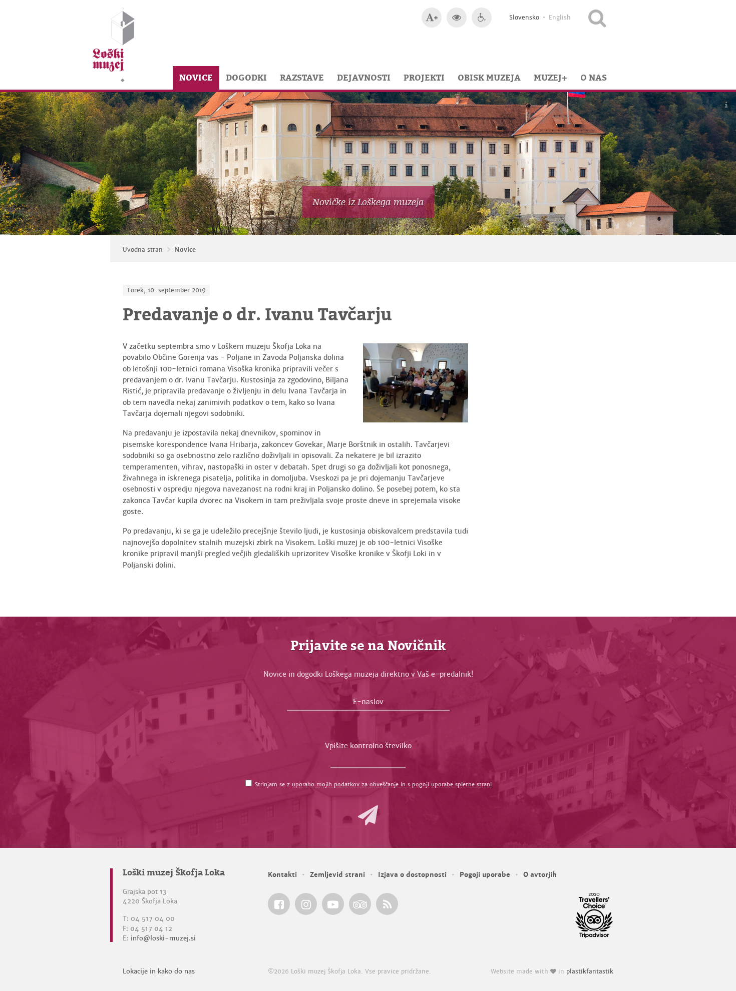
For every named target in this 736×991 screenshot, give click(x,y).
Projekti (424, 77)
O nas (593, 77)
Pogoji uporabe (485, 874)
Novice (196, 77)
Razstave (302, 77)
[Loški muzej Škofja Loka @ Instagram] (306, 904)
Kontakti (282, 874)
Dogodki (246, 77)
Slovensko (524, 18)
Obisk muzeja (489, 77)
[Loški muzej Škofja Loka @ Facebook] (279, 904)
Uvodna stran (143, 250)
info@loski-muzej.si (163, 938)
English (560, 18)
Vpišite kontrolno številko (368, 745)
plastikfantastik (589, 971)
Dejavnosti (364, 77)
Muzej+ (550, 77)
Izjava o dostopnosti (412, 874)
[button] (368, 815)
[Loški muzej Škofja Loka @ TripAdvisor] (360, 904)
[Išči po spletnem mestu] (597, 17)
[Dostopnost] (482, 18)
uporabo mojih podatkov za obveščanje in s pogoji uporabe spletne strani (392, 784)
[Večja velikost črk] (432, 18)
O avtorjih (540, 874)
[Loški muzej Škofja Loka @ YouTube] (333, 904)
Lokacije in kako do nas (159, 971)
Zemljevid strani (337, 874)
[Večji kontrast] (457, 18)
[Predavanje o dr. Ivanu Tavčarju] (415, 382)
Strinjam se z (373, 784)
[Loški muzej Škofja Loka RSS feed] (387, 904)
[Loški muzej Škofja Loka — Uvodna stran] (114, 45)
